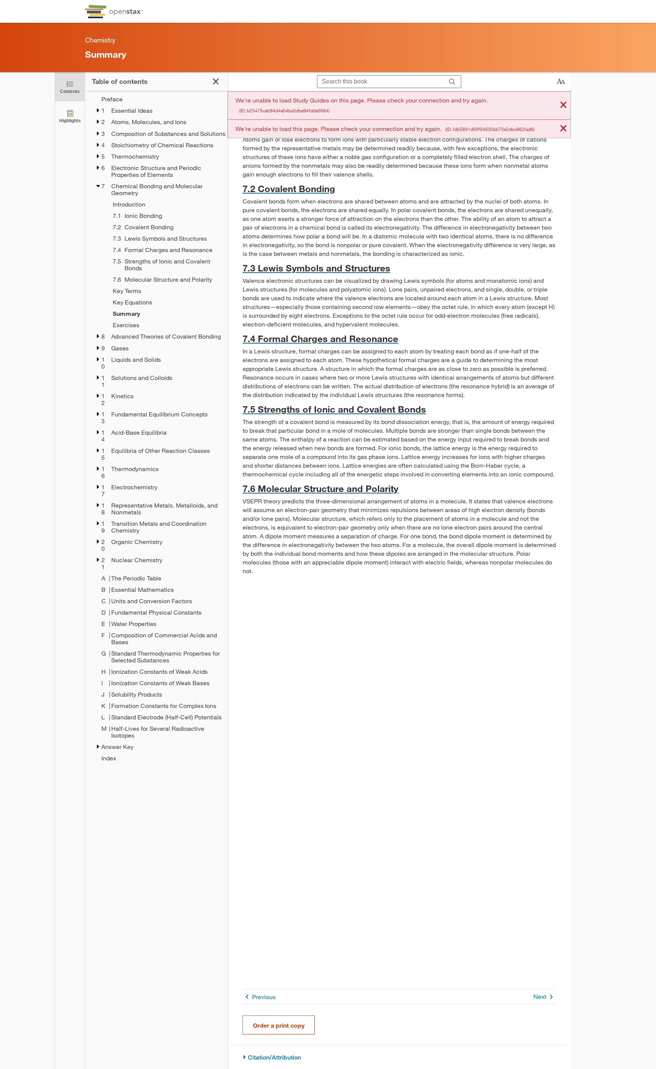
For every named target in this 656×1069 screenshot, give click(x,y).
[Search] (452, 82)
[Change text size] (560, 81)
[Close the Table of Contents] (216, 81)
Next (539, 996)
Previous (264, 996)
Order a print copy (278, 1025)
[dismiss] (563, 105)
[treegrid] (156, 429)
